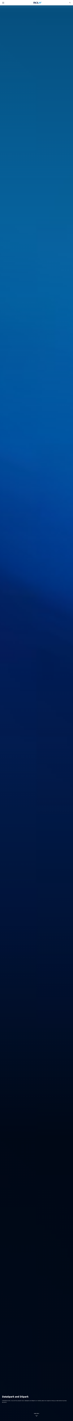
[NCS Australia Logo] (37, 3)
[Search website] (70, 2)
